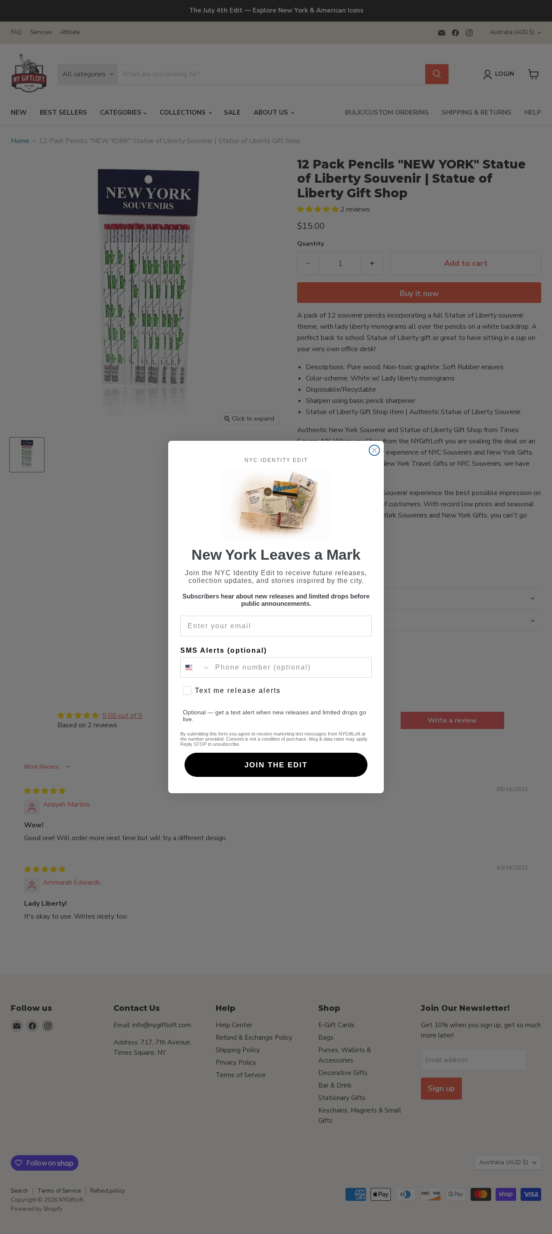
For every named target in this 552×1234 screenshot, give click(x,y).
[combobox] (196, 667)
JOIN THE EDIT (276, 765)
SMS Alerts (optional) (223, 650)
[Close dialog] (374, 450)
